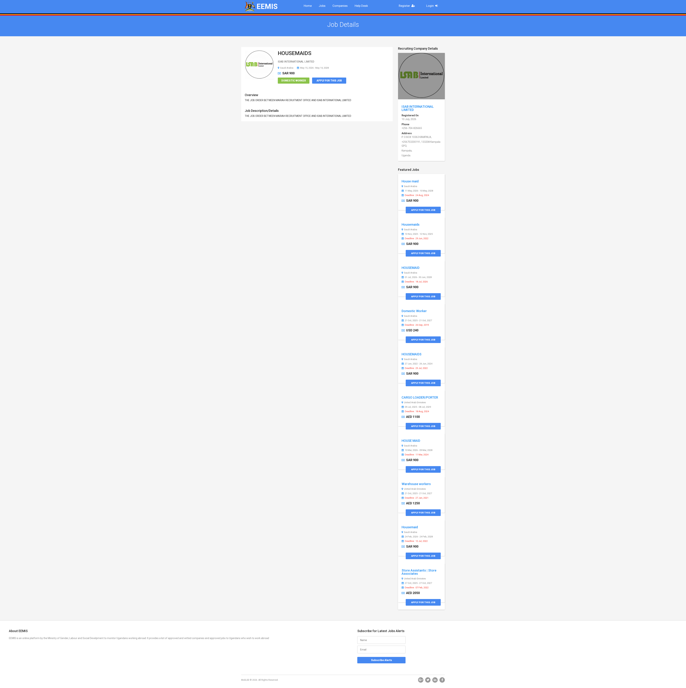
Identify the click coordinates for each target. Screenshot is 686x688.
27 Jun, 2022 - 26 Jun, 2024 (418, 363)
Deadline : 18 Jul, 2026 (416, 281)
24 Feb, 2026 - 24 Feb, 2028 (419, 536)
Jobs (322, 6)
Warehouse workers (416, 484)
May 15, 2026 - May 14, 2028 (314, 68)
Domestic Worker (293, 80)
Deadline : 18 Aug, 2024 (417, 411)
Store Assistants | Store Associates (419, 571)
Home (308, 6)
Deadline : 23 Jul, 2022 (416, 368)
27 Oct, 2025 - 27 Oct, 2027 (418, 583)
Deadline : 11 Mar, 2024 (416, 454)
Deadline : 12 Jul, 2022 (416, 541)
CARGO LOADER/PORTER (420, 397)
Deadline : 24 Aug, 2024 (417, 195)
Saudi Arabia (286, 68)
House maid (410, 181)
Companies (340, 6)
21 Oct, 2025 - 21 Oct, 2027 (418, 320)
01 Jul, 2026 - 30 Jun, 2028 (418, 277)
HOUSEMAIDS (294, 53)
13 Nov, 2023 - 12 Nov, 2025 (419, 234)
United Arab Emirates (415, 402)
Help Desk (361, 6)
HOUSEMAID (410, 268)
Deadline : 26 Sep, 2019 (417, 325)
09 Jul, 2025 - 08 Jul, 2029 (418, 407)
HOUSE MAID (411, 441)
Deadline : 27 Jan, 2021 (416, 498)
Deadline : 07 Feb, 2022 (417, 587)
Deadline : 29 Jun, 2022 (416, 238)
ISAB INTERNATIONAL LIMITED (418, 108)
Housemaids (410, 224)
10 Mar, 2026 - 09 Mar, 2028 (418, 450)
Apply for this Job (329, 80)
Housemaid (410, 527)
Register (404, 6)
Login (430, 6)
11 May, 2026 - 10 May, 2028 (419, 191)
